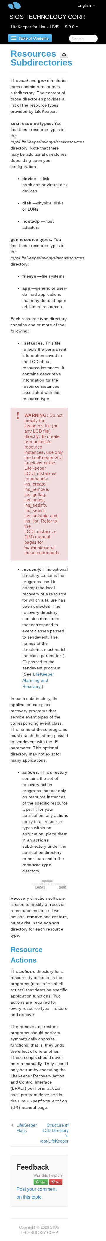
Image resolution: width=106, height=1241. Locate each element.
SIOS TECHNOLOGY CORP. (47, 17)
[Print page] (64, 55)
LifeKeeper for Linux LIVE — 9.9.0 (43, 26)
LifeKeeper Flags (26, 1127)
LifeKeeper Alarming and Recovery (38, 680)
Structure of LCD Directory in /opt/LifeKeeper (54, 1132)
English (84, 5)
